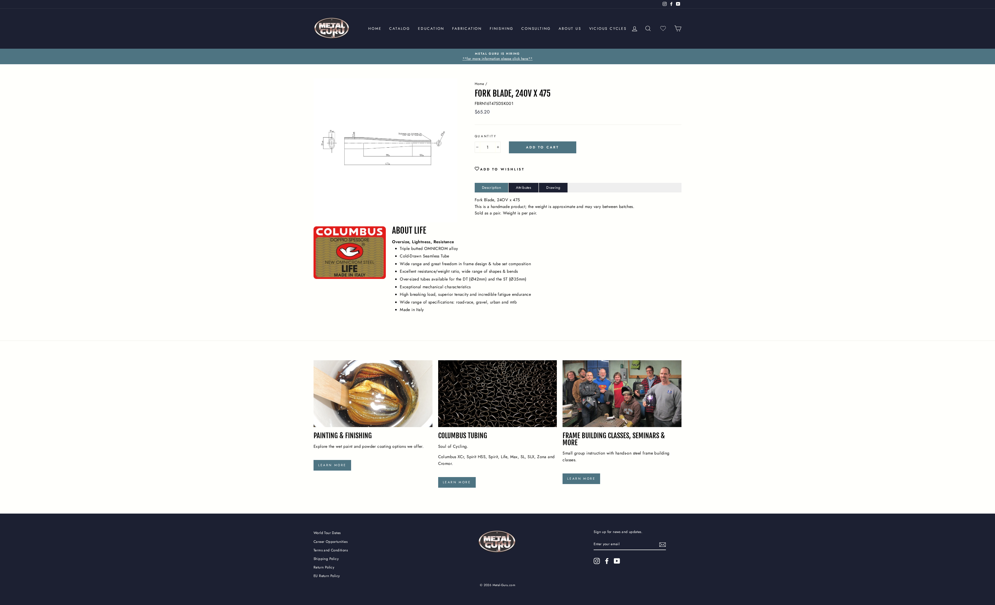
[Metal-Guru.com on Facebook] (607, 561)
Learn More (332, 465)
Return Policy (324, 567)
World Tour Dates (327, 532)
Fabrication (467, 28)
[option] (497, 56)
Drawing (553, 187)
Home (374, 28)
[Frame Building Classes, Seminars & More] (622, 393)
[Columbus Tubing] (497, 393)
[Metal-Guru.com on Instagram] (597, 561)
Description (491, 187)
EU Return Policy (327, 575)
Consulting (536, 28)
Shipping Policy (326, 558)
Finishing (502, 28)
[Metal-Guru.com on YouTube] (617, 561)
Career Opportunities (330, 541)
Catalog (399, 28)
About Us (570, 28)
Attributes (523, 187)
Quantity (486, 136)
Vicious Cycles (608, 28)
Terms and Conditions (331, 550)
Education (431, 28)
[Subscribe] (662, 544)
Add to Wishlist (502, 169)
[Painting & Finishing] (373, 393)
